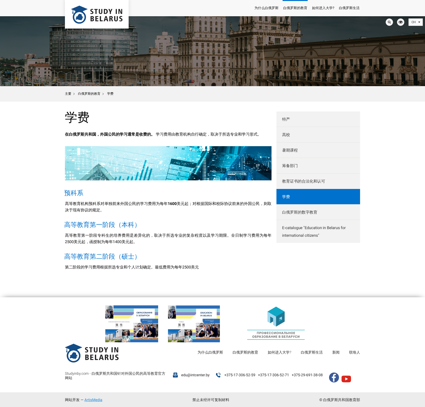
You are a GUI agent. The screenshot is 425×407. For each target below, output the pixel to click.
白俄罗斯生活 (349, 8)
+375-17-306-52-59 (239, 375)
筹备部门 (290, 165)
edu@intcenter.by (195, 375)
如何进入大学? (323, 8)
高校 (286, 134)
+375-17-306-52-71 (273, 375)
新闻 (336, 352)
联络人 (354, 352)
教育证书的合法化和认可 (303, 181)
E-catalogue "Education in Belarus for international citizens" (314, 231)
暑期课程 (290, 150)
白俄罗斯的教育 (295, 8)
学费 (286, 196)
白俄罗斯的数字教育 (299, 212)
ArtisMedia (93, 400)
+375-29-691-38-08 (307, 375)
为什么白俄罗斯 (266, 8)
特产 (286, 119)
